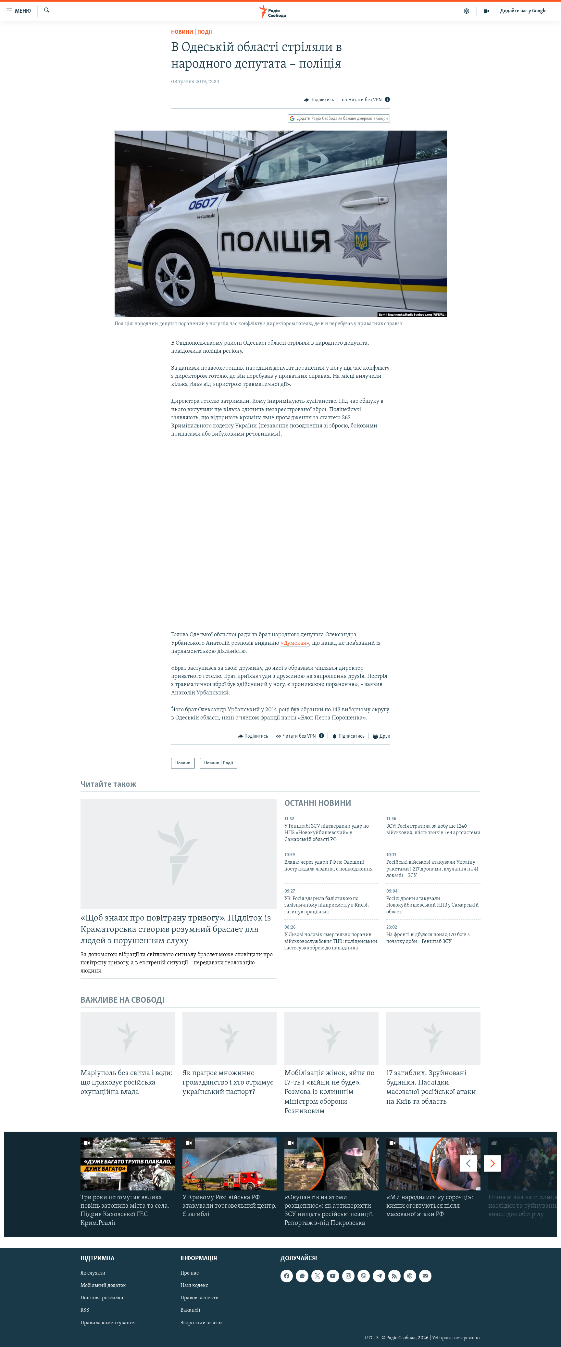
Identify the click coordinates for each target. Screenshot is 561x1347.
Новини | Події (191, 32)
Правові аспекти (200, 1298)
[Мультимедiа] (486, 11)
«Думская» (294, 643)
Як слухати (93, 1273)
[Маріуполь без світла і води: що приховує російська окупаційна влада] (128, 1038)
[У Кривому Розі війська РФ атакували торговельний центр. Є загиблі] (229, 1163)
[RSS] (394, 1276)
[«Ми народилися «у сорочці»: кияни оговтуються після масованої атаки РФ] (433, 1163)
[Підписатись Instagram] (348, 1276)
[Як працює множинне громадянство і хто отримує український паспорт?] (229, 1038)
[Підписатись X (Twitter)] (317, 1276)
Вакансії (190, 1310)
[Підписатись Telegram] (379, 1276)
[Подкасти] (467, 11)
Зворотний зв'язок (202, 1322)
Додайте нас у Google (523, 11)
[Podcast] (410, 1276)
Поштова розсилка (102, 1298)
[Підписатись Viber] (363, 1276)
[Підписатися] (425, 1276)
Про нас (190, 1273)
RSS (85, 1310)
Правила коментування (108, 1322)
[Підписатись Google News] (302, 1276)
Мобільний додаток (103, 1285)
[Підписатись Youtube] (333, 1276)
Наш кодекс (194, 1285)
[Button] (319, 100)
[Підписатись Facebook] (286, 1276)
